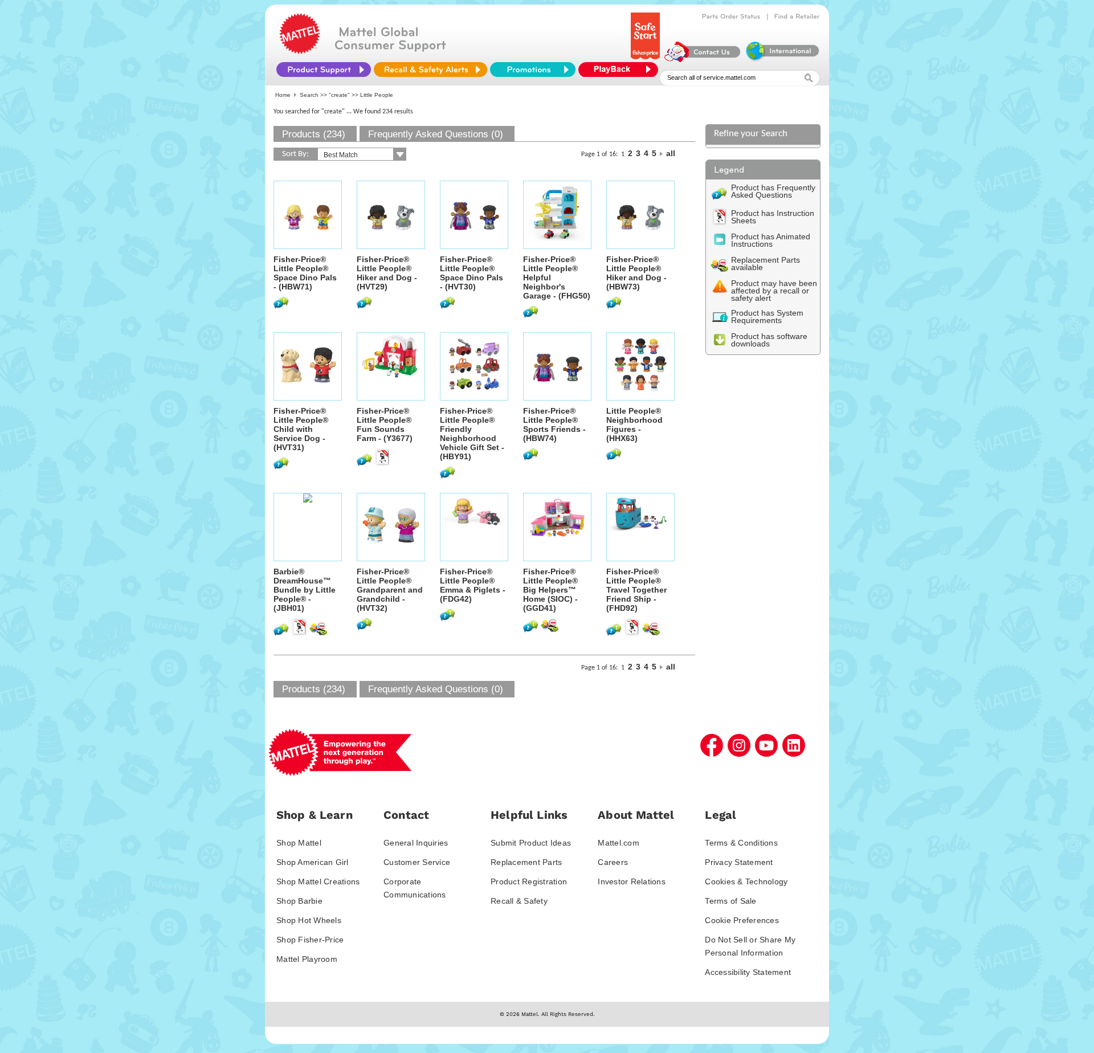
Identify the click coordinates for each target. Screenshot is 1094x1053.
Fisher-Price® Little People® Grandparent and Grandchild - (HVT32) (390, 590)
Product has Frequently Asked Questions (773, 191)
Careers (613, 862)
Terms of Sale (730, 900)
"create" (339, 95)
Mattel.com (618, 842)
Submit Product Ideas (531, 842)
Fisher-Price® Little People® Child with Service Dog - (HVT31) (301, 429)
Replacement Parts (526, 862)
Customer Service (416, 862)
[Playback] (621, 69)
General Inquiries (415, 842)
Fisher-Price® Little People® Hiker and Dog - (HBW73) (636, 273)
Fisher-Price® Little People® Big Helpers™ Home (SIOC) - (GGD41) (550, 590)
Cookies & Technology (746, 881)
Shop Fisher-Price (310, 939)
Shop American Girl (312, 862)
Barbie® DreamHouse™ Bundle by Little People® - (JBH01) (305, 590)
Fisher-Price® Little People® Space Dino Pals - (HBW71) (305, 273)
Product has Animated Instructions (770, 240)
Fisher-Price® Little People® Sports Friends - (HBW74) (554, 424)
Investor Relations (632, 881)
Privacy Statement (739, 862)
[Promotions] (532, 69)
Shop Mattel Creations (318, 881)
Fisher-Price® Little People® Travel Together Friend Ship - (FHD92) (636, 590)
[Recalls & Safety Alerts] (430, 69)
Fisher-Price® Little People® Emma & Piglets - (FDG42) (472, 585)
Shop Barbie (299, 900)
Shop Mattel (298, 842)
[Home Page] (299, 51)
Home (283, 95)
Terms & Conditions (741, 842)
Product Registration (529, 881)
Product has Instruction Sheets (772, 217)
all (670, 153)
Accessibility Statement (748, 972)
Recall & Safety (519, 900)
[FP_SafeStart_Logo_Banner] (646, 59)
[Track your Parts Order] (731, 17)
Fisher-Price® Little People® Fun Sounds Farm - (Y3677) (385, 424)
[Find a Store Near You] (797, 17)
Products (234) (313, 134)
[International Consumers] (782, 59)
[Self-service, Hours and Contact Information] (703, 59)
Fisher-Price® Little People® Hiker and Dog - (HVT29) (387, 273)
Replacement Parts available (765, 263)
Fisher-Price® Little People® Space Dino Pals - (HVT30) (471, 273)
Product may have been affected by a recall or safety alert (774, 291)
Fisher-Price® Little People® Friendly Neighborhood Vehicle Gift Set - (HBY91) (472, 433)
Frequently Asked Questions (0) (435, 134)
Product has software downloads (769, 340)
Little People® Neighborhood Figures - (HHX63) (634, 424)
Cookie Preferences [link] (742, 920)
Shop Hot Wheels (308, 920)
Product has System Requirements (767, 316)
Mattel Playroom (306, 959)
